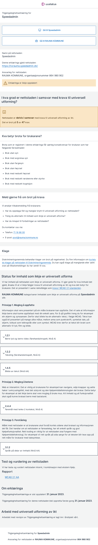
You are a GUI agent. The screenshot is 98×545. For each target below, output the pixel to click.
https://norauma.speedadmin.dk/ (20, 66)
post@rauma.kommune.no (25, 237)
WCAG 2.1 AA (12, 477)
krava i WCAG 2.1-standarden (66, 288)
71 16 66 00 (19, 232)
